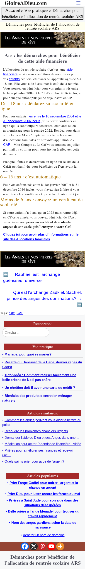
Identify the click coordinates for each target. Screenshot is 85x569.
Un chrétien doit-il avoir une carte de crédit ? (40, 387)
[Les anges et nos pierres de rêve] (42, 47)
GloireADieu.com (26, 3)
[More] (60, 546)
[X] (34, 546)
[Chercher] (79, 332)
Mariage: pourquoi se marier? (28, 354)
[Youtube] (51, 546)
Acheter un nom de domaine (44, 535)
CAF (6, 144)
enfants (14, 79)
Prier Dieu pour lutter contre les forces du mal (43, 494)
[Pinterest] (42, 546)
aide (12, 313)
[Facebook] (25, 546)
